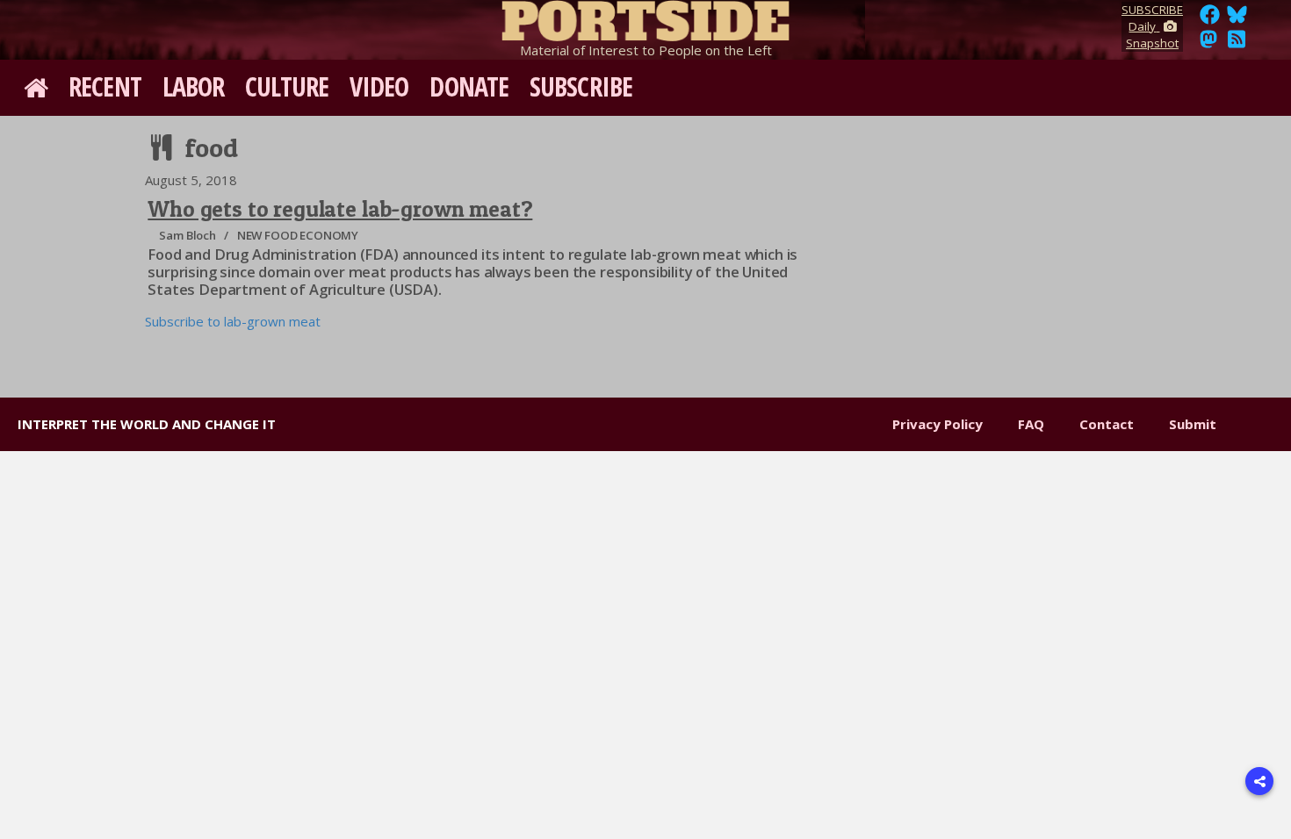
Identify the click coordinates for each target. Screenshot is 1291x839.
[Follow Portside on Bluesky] (1239, 19)
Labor (193, 86)
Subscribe (581, 86)
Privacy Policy (937, 424)
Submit (1192, 424)
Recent (105, 86)
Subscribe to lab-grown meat (233, 321)
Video (379, 86)
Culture (286, 86)
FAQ (1031, 424)
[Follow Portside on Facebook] (1209, 19)
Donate (468, 86)
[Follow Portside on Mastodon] (1208, 44)
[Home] (645, 17)
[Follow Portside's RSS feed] (1236, 44)
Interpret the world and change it (147, 424)
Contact (1106, 424)
